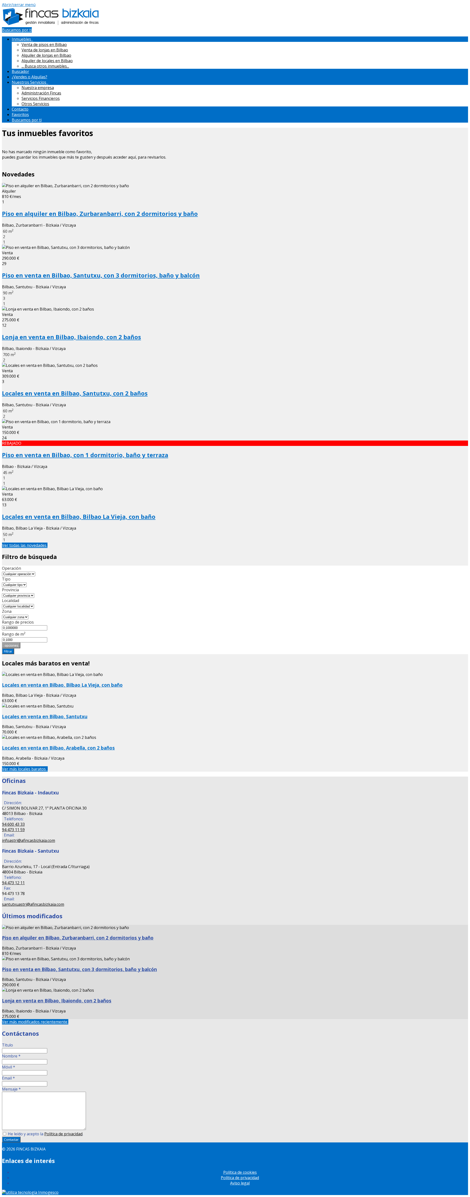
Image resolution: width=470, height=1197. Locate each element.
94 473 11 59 (13, 829)
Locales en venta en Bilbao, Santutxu (44, 716)
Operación (11, 568)
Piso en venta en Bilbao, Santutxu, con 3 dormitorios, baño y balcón (101, 275)
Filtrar (8, 651)
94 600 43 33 (13, 824)
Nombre (11, 1056)
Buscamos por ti (17, 30)
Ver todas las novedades (24, 545)
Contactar (11, 1139)
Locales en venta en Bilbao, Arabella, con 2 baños (58, 748)
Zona (7, 611)
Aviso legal (240, 1183)
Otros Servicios (35, 103)
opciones (11, 645)
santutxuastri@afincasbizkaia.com (33, 904)
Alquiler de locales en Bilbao (47, 60)
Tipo (6, 579)
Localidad (10, 600)
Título (7, 1045)
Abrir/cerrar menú (18, 4)
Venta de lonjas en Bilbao (45, 50)
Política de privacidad (63, 1134)
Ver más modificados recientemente (35, 1021)
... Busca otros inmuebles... (45, 66)
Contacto (20, 109)
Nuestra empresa (38, 87)
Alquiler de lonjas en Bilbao (46, 55)
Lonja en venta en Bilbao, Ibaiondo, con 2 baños (71, 337)
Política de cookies (240, 1172)
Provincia (10, 590)
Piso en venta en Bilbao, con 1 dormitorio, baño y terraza (85, 455)
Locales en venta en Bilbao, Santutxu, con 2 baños (75, 393)
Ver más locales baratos (25, 769)
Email (8, 1078)
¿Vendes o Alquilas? (29, 77)
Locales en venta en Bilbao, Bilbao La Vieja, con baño (78, 516)
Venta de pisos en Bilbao (44, 44)
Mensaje (11, 1089)
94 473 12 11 (13, 882)
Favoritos (20, 114)
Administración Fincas (41, 93)
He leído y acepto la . (45, 1134)
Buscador (20, 71)
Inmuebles (22, 39)
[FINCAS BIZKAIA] (51, 24)
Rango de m (14, 634)
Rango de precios (18, 622)
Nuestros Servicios (30, 82)
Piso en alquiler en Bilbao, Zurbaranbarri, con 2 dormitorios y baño (100, 213)
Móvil (8, 1067)
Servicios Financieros (41, 98)
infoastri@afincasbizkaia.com (28, 840)
